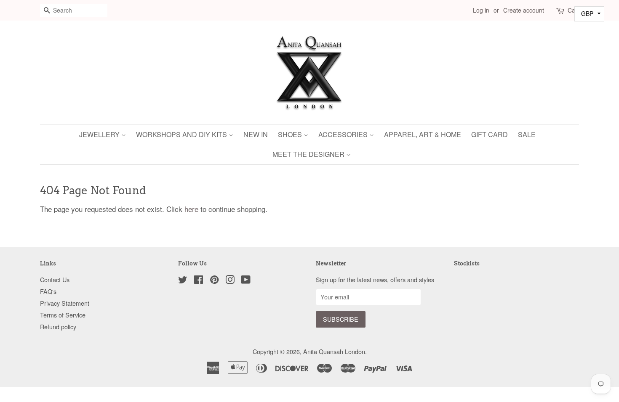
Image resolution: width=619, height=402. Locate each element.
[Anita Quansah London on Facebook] (198, 280)
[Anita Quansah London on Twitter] (182, 280)
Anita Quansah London (334, 351)
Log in (481, 10)
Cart (573, 10)
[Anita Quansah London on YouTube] (246, 280)
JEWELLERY (100, 134)
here (191, 209)
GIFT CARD (489, 134)
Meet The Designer (309, 154)
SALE (527, 134)
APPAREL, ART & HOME (422, 134)
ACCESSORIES (343, 134)
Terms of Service (62, 314)
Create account (523, 10)
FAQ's (48, 291)
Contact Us (54, 279)
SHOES (291, 134)
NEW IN (255, 134)
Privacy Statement (64, 303)
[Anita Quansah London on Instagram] (230, 280)
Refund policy (58, 326)
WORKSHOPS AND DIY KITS (182, 134)
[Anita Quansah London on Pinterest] (214, 280)
